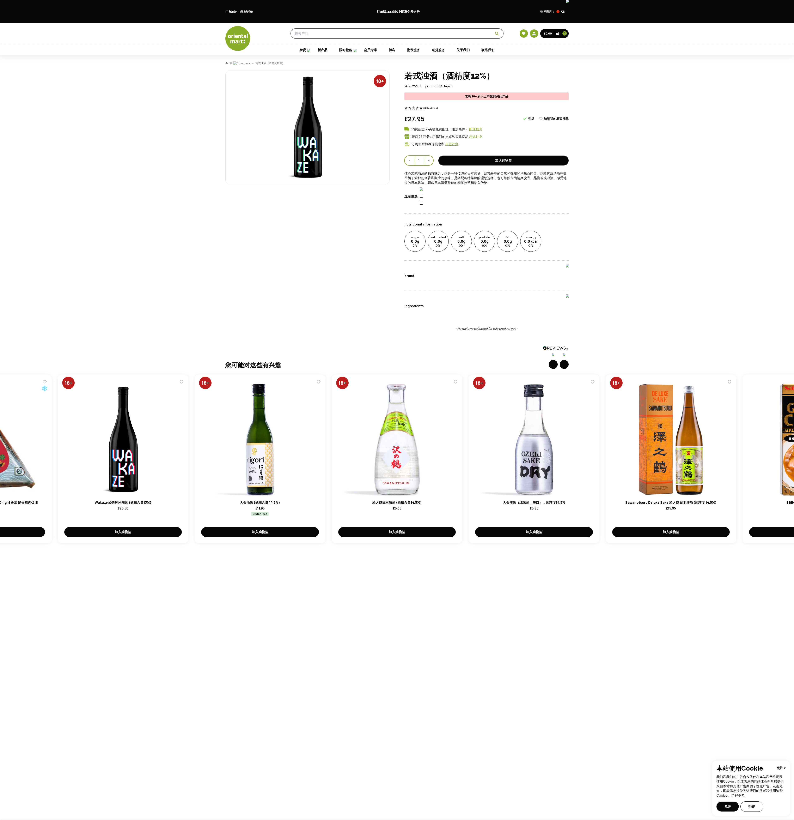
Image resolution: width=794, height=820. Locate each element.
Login (448, 236)
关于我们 (463, 50)
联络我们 (488, 50)
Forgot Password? (449, 251)
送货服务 (438, 50)
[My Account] (534, 33)
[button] (562, 11)
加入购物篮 (503, 160)
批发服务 (413, 50)
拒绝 (752, 806)
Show (485, 221)
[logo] (237, 38)
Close (490, 175)
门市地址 (231, 12)
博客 (392, 50)
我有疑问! (246, 12)
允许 (727, 806)
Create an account (459, 275)
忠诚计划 (475, 136)
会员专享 (370, 50)
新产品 (323, 50)
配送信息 (475, 129)
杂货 (268, 34)
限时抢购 (345, 50)
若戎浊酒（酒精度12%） (270, 63)
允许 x (781, 768)
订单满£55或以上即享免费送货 (398, 12)
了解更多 (738, 795)
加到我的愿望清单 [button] (556, 118)
